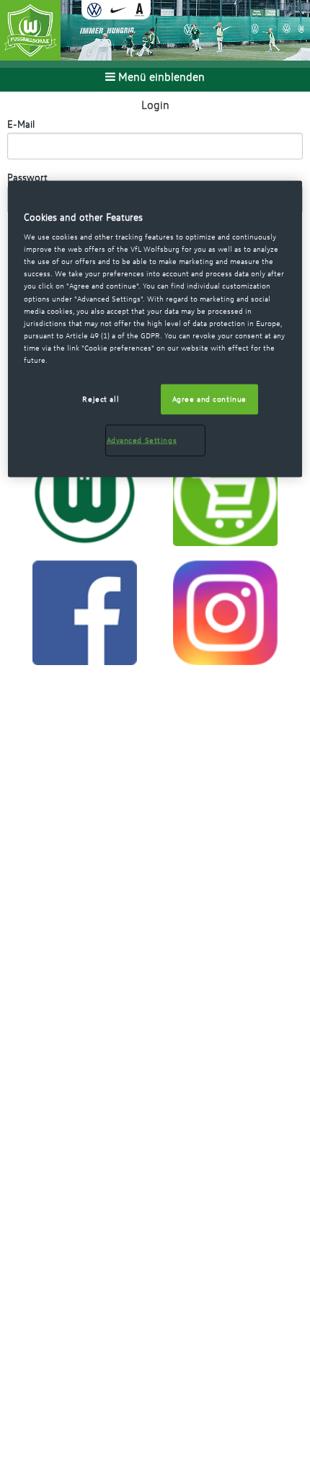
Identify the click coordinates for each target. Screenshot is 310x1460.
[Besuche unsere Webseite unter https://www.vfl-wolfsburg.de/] (84, 491)
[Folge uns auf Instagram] (225, 611)
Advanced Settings (142, 439)
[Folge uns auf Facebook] (84, 611)
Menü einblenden (160, 76)
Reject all (100, 398)
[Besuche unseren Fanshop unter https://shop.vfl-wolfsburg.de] (225, 491)
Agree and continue (209, 398)
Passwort (27, 177)
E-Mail (21, 124)
